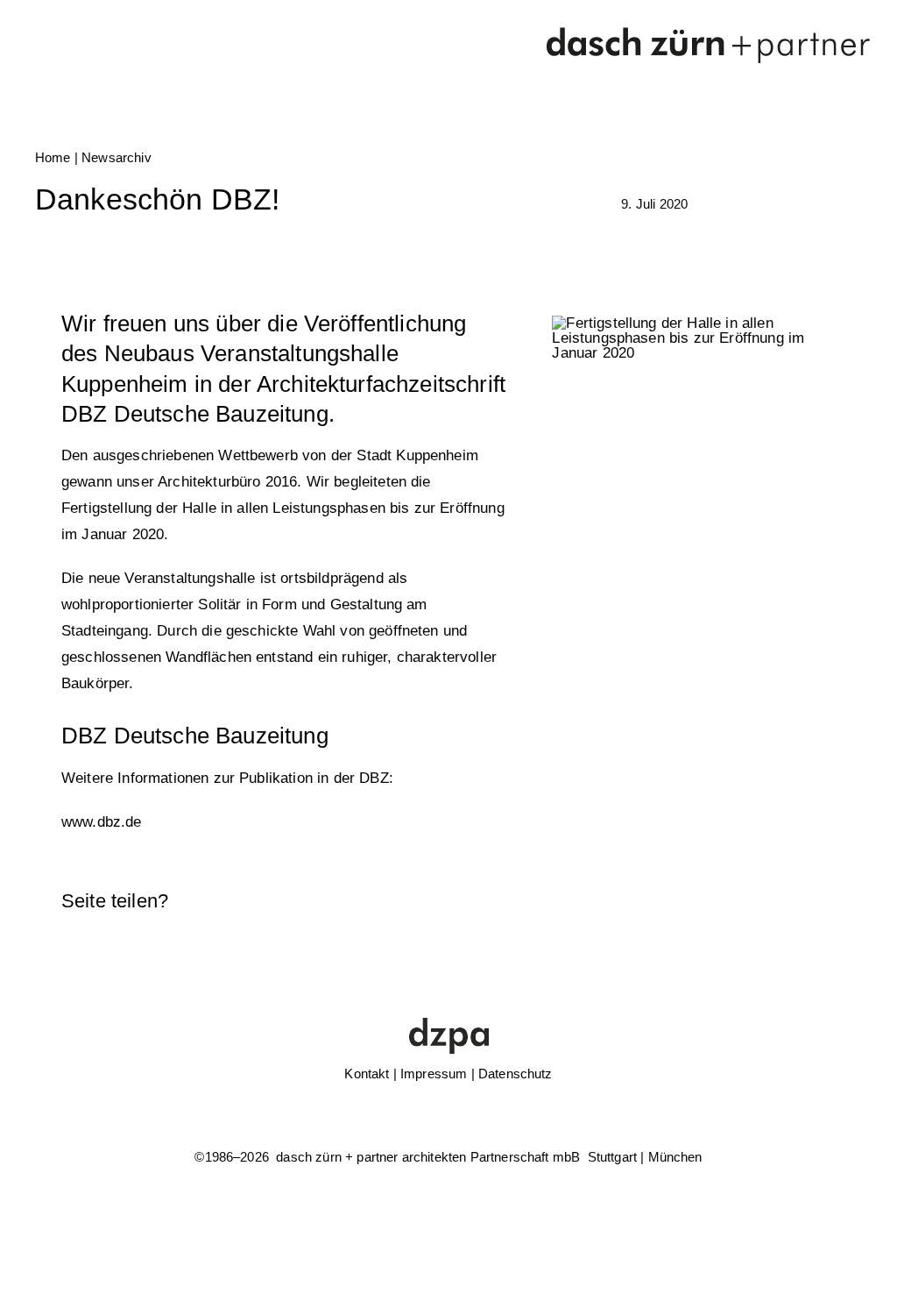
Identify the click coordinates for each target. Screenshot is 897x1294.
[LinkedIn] (701, 901)
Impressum (433, 1073)
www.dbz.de (101, 822)
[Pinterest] (760, 901)
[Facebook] (671, 901)
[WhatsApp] (730, 901)
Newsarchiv (116, 157)
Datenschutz (515, 1073)
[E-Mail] (821, 901)
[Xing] (791, 901)
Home (53, 157)
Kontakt (366, 1073)
